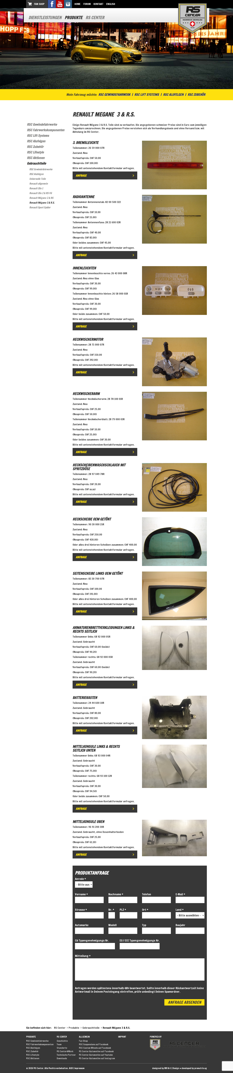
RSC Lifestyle (35, 152)
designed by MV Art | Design (165, 1068)
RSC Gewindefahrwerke (42, 124)
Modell (112, 925)
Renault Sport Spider (39, 207)
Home (77, 4)
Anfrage (81, 175)
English (110, 4)
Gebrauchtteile (36, 163)
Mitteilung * (83, 956)
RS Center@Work (65, 1051)
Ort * (145, 909)
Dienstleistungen (45, 17)
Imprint (122, 1036)
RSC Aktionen (36, 157)
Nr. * (111, 909)
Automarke (81, 925)
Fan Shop (39, 4)
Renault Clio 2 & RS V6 (40, 193)
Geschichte (62, 1041)
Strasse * (81, 909)
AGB (71, 1068)
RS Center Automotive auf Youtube (96, 1054)
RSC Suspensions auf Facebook (93, 1044)
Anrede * (80, 879)
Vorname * (81, 894)
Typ (144, 925)
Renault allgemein (38, 183)
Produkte (73, 17)
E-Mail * (180, 894)
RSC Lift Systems (146, 94)
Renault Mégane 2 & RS (41, 197)
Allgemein (84, 1036)
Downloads (62, 1058)
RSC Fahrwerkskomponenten (45, 130)
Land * (180, 909)
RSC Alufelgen (173, 94)
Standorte (62, 1047)
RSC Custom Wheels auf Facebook (95, 1047)
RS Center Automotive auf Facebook (96, 1051)
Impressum (79, 1068)
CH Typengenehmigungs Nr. (92, 940)
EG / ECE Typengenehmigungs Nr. (140, 940)
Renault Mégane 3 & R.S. (42, 202)
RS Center (95, 17)
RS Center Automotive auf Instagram (97, 1058)
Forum (87, 4)
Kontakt (98, 4)
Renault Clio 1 (36, 188)
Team (59, 1044)
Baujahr (180, 925)
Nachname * (115, 894)
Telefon (146, 894)
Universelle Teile (37, 178)
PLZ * (123, 909)
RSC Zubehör (196, 94)
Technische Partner (66, 1054)
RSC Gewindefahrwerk (114, 94)
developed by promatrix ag (194, 1068)
